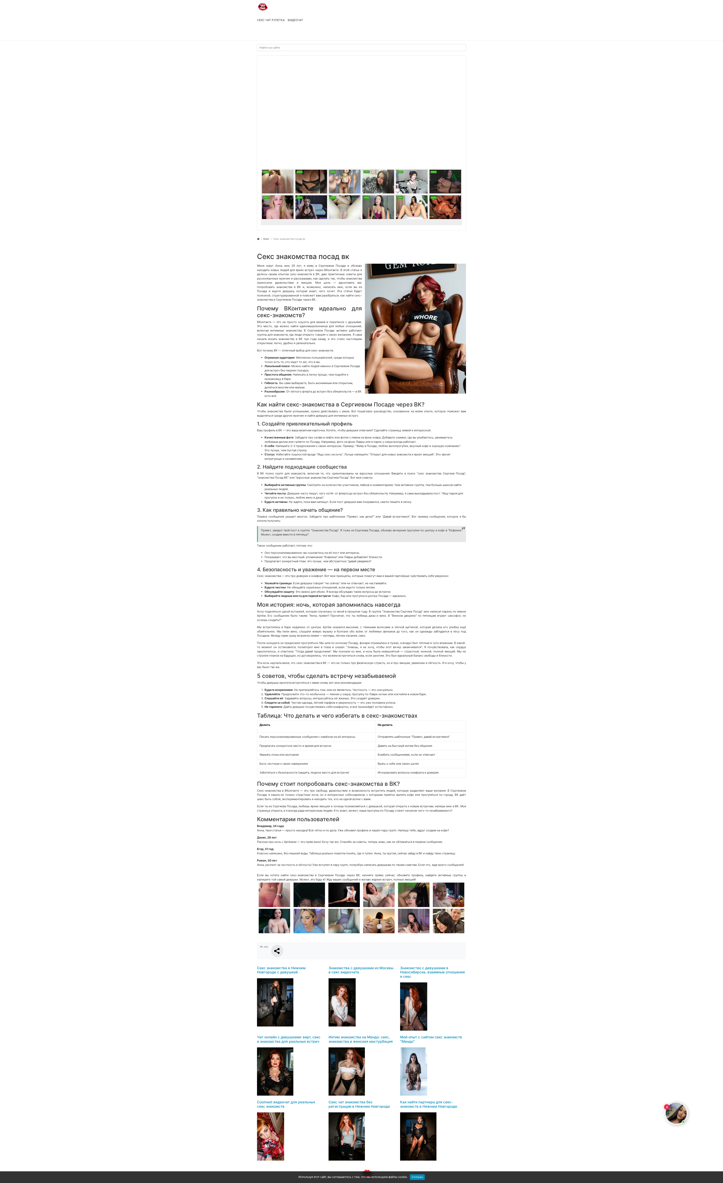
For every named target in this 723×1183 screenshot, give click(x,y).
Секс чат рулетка (271, 20)
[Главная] (258, 238)
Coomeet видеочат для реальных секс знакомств (286, 1104)
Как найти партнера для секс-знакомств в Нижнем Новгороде (428, 1104)
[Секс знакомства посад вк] (415, 329)
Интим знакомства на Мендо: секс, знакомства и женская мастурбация (361, 1039)
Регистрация (287, 33)
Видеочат (295, 20)
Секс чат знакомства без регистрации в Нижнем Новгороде (359, 1104)
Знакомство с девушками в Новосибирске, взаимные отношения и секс (432, 972)
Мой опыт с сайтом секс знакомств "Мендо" (431, 1039)
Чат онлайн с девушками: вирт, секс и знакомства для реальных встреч (288, 1039)
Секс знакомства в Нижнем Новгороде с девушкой (281, 970)
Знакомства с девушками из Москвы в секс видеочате (361, 970)
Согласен (417, 1176)
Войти (265, 33)
